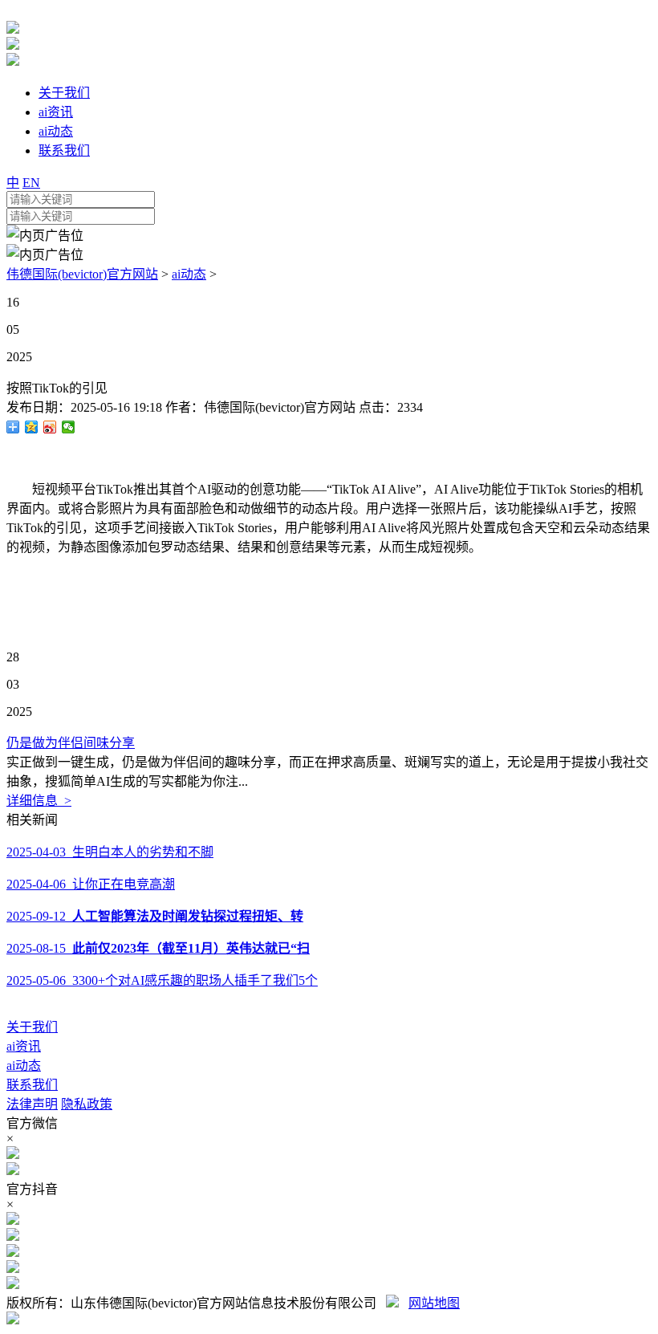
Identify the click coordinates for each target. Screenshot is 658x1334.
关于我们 (32, 1027)
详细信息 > (38, 800)
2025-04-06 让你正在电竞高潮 (90, 884)
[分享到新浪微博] (50, 427)
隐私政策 (86, 1104)
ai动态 (189, 274)
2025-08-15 (158, 948)
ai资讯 (23, 1046)
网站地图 (434, 1303)
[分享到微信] (68, 427)
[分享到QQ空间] (32, 427)
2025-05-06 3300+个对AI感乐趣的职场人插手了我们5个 (162, 980)
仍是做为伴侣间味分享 (70, 743)
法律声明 (32, 1104)
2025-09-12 (154, 916)
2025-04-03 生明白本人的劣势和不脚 (109, 852)
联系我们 (32, 1085)
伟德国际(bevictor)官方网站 (82, 274)
